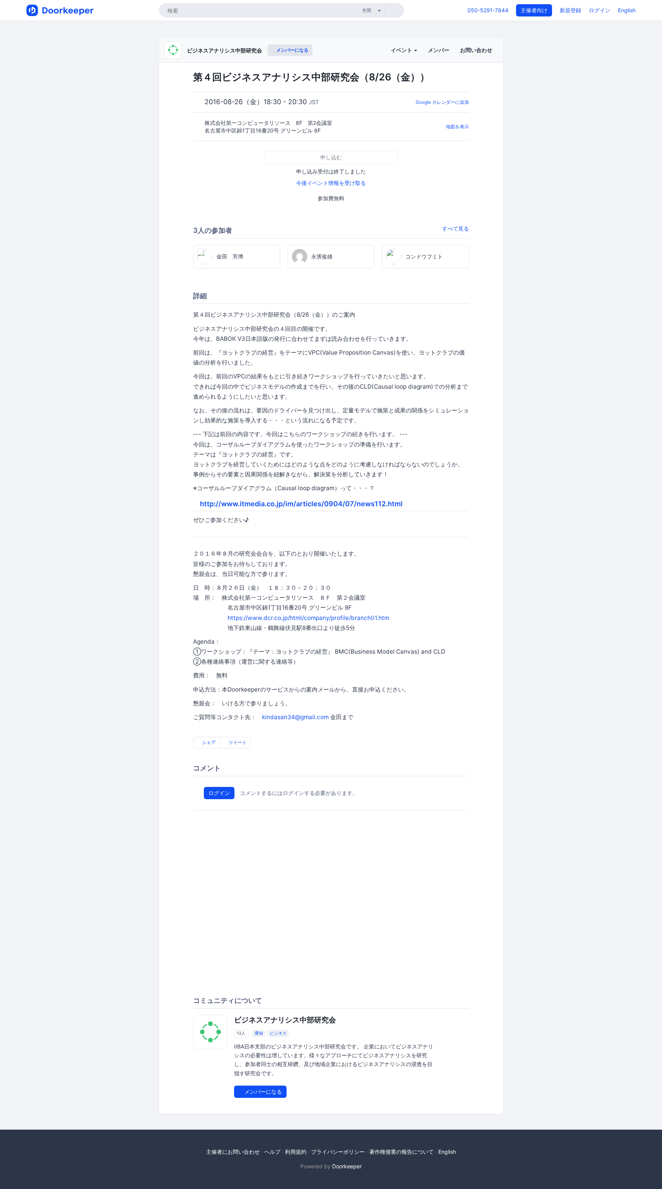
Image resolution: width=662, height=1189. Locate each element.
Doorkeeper (347, 1166)
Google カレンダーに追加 (442, 102)
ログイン (599, 10)
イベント (402, 50)
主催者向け (534, 10)
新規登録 (570, 10)
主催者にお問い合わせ (233, 1151)
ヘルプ (272, 1151)
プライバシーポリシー (338, 1151)
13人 (241, 1033)
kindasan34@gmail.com (295, 717)
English (627, 10)
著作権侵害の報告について (401, 1151)
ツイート (237, 742)
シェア (208, 742)
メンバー (438, 50)
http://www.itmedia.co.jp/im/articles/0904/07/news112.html (301, 504)
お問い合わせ (476, 50)
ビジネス (278, 1033)
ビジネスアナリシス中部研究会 (224, 50)
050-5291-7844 (487, 10)
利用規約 (295, 1151)
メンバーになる (291, 50)
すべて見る (455, 228)
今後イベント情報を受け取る (331, 183)
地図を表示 (457, 126)
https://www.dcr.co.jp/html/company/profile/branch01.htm (308, 617)
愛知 (259, 1033)
